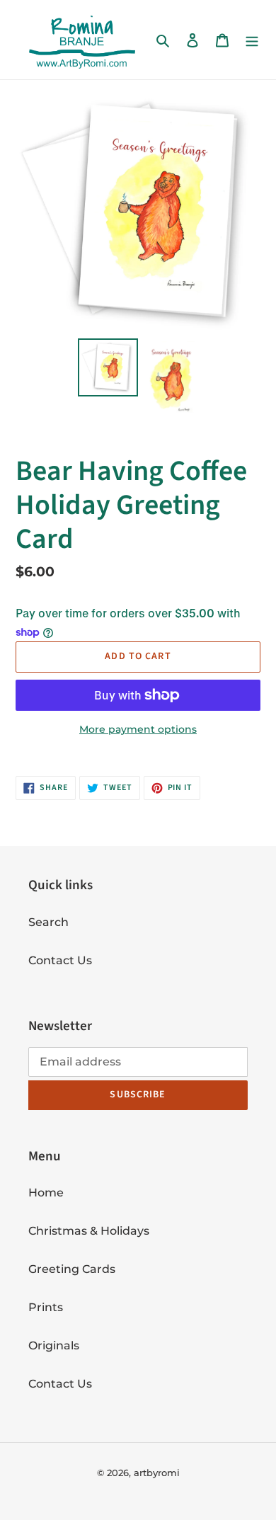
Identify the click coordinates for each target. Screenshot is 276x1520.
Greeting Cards (71, 1269)
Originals (53, 1345)
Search (48, 922)
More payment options (138, 729)
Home (46, 1192)
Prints (45, 1307)
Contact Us (60, 960)
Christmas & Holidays (88, 1231)
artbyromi (157, 1472)
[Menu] (252, 39)
